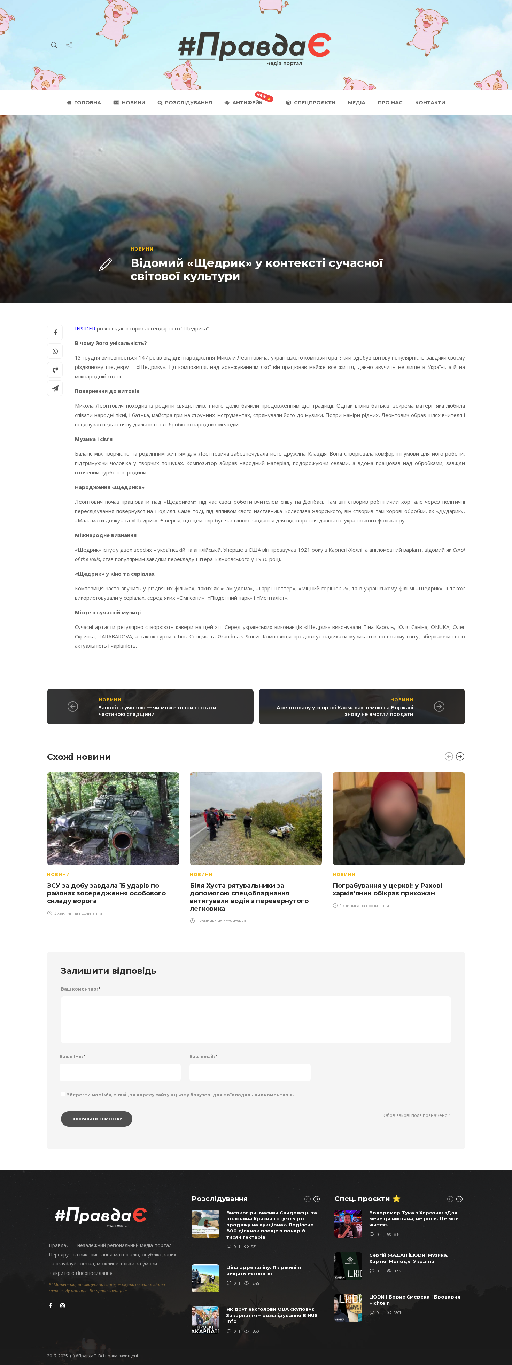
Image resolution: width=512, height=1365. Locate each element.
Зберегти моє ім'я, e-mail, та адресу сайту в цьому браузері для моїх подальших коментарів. (180, 1094)
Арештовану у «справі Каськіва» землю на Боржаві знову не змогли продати (345, 710)
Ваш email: (203, 1056)
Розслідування (188, 103)
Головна (87, 103)
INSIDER (85, 328)
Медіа (356, 103)
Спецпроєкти (314, 103)
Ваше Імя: (72, 1056)
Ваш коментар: (80, 989)
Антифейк (247, 103)
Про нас (390, 103)
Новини (133, 103)
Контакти (430, 103)
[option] (113, 843)
